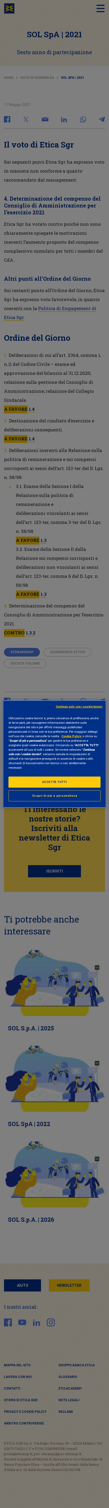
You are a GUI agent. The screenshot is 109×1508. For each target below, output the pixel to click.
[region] (54, 754)
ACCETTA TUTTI (54, 782)
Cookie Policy (71, 736)
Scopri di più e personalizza (54, 795)
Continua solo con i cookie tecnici (79, 706)
